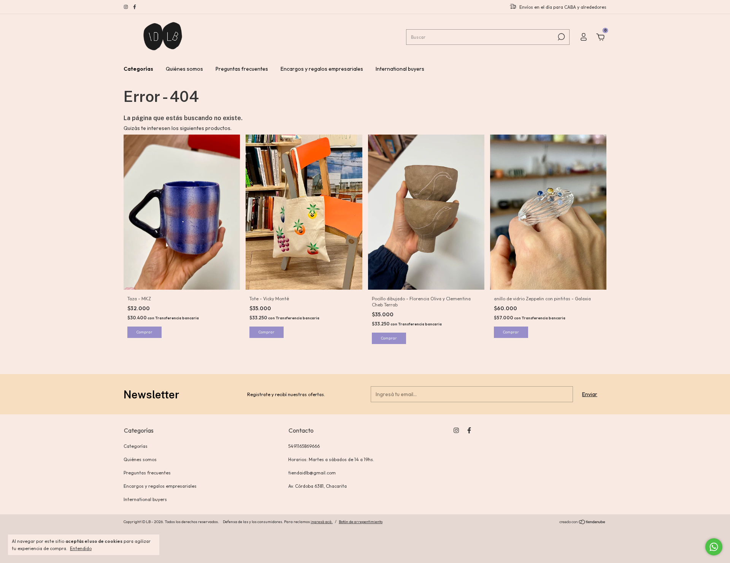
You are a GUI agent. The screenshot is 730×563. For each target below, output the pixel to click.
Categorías (138, 68)
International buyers (400, 68)
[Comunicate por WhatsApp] (713, 546)
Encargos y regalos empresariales (322, 68)
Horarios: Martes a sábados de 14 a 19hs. (331, 459)
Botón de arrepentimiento (360, 521)
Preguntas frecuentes (242, 68)
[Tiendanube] (582, 522)
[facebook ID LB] (134, 7)
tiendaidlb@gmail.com (312, 473)
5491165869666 (304, 446)
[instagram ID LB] (126, 7)
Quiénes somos (184, 68)
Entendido (81, 548)
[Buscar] (561, 36)
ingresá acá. (322, 521)
